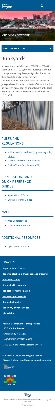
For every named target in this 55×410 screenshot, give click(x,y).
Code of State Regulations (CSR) (24, 165)
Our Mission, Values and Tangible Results (22, 355)
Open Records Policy (18, 246)
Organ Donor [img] (11, 373)
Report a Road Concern (14, 268)
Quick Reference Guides (20, 199)
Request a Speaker (12, 301)
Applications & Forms (18, 195)
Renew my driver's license (15, 307)
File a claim (8, 313)
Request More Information (16, 290)
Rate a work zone (11, 279)
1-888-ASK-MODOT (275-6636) (17, 339)
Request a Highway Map (14, 285)
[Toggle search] (42, 5)
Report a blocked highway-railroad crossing (25, 273)
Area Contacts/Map (17, 220)
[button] (27, 114)
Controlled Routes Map (19, 225)
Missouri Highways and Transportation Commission (27, 359)
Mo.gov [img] (10, 367)
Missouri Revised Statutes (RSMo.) (25, 160)
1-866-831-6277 (10, 344)
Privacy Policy (27, 405)
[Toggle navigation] (51, 6)
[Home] (7, 6)
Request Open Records (14, 296)
